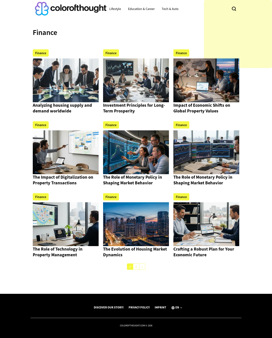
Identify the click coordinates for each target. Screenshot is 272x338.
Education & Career (141, 9)
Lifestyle (115, 9)
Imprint (160, 307)
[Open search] (234, 9)
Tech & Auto (170, 9)
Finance (40, 53)
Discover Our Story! (109, 307)
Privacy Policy (139, 307)
